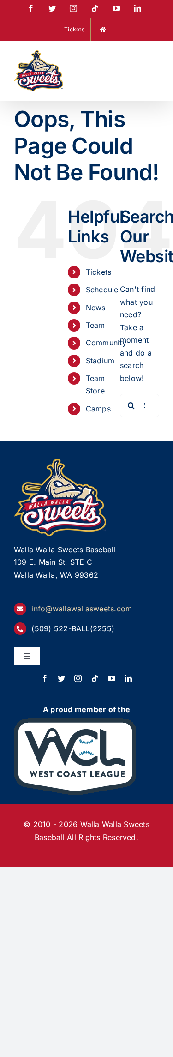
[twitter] (61, 678)
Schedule (102, 289)
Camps (98, 408)
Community (106, 342)
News (96, 307)
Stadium (100, 360)
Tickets (99, 272)
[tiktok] (95, 678)
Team (95, 325)
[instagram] (78, 678)
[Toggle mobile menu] (154, 56)
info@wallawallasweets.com (81, 608)
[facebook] (44, 678)
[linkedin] (128, 678)
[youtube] (111, 678)
